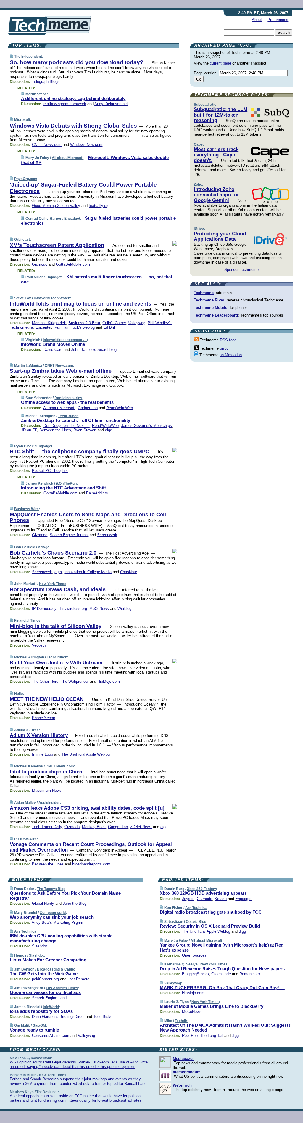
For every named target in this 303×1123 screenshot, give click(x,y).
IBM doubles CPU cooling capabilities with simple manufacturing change (61, 938)
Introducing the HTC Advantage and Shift (63, 487)
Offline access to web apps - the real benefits (67, 402)
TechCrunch (68, 416)
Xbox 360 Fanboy (201, 889)
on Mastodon (231, 355)
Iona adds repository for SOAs (41, 1011)
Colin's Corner (114, 323)
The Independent (28, 56)
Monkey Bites (94, 827)
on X (224, 348)
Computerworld (53, 913)
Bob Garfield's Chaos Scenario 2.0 (53, 553)
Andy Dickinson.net (111, 104)
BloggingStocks (195, 974)
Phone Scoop (43, 718)
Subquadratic (205, 104)
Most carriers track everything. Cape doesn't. (216, 155)
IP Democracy (44, 608)
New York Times (52, 584)
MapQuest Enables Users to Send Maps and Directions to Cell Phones (88, 517)
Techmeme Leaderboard (216, 315)
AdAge (43, 547)
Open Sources (194, 955)
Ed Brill (109, 327)
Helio (18, 693)
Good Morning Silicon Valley (56, 205)
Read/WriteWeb (119, 408)
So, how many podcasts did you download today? (76, 62)
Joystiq (188, 899)
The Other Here (45, 681)
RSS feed (228, 340)
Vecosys (39, 645)
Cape (198, 144)
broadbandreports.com (91, 864)
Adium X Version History (39, 735)
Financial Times (27, 620)
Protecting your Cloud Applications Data (220, 236)
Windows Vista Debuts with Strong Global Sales (73, 126)
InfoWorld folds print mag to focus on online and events (80, 304)
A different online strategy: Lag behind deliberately (73, 98)
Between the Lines (55, 430)
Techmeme (204, 292)
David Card (52, 349)
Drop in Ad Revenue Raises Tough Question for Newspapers (222, 968)
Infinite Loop (42, 754)
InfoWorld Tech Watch (52, 298)
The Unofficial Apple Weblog (86, 754)
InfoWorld (51, 1007)
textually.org (99, 205)
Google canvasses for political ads (45, 992)
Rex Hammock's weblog (74, 327)
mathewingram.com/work (64, 104)
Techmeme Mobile (210, 307)
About (257, 19)
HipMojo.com (108, 681)
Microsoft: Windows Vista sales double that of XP (95, 160)
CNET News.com (47, 144)
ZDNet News (141, 827)
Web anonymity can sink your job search (52, 917)
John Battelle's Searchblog (94, 349)
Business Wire (26, 509)
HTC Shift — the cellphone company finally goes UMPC (79, 451)
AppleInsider (49, 802)
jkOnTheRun (66, 483)
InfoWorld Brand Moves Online (53, 344)
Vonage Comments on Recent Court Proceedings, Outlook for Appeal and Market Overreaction (91, 846)
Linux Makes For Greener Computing (48, 959)
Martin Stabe (36, 94)
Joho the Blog (74, 903)
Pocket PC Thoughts (50, 470)
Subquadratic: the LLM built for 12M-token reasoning (220, 115)
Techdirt (181, 1021)
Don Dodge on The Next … (66, 425)
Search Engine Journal (69, 535)
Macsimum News (47, 790)
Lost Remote (78, 979)
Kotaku (221, 899)
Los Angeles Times (62, 988)
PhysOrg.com (25, 179)
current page (220, 63)
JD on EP (29, 430)
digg (108, 430)
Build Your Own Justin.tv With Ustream (56, 663)
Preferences (277, 19)
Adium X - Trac (26, 730)
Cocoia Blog (196, 921)
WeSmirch (182, 1085)
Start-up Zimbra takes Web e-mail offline (61, 371)
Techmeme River (209, 300)
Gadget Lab (88, 408)
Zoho (198, 184)
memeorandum (187, 1072)
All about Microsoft (67, 158)
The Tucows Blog (51, 889)
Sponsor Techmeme (241, 269)
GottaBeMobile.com (73, 264)
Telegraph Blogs (45, 81)
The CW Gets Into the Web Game (44, 973)
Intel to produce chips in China (46, 772)
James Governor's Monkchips (146, 425)
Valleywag (136, 323)
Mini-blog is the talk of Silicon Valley (55, 626)
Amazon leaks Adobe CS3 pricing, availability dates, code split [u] (87, 808)
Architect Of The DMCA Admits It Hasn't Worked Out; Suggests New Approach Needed (225, 1028)
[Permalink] (11, 56)
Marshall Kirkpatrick (49, 323)
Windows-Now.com (86, 144)
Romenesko (249, 974)
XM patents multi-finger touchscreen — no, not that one (96, 279)
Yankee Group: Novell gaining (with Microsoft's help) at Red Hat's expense (221, 947)
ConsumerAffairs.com (50, 1035)
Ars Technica (25, 931)
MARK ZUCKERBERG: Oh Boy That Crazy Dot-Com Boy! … (222, 987)
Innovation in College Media (88, 572)
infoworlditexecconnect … (65, 340)
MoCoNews (99, 608)
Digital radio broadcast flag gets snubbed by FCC (211, 912)
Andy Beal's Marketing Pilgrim (57, 922)
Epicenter (43, 327)
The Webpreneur (75, 681)
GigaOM (39, 1025)
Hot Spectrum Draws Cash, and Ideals (58, 589)
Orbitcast (22, 239)
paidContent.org (45, 979)
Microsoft (22, 119)
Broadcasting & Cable (55, 969)
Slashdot (39, 946)
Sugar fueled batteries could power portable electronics (98, 221)
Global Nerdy (43, 903)
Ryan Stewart (84, 430)
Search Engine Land (49, 998)
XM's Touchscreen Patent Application (57, 245)
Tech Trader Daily (47, 827)
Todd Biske (102, 1016)
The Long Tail (211, 1035)
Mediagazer (183, 1058)
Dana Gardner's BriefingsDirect (58, 1016)
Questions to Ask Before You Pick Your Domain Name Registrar (65, 896)
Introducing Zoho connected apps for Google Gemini (216, 195)
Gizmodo (39, 264)
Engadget (72, 218)
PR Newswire (25, 839)
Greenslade (221, 974)
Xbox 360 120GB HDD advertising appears (203, 893)
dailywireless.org (73, 608)
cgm (58, 572)
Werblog (124, 608)
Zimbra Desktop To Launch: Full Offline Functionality (75, 420)
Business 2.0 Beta (84, 323)
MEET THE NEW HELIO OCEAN (46, 699)
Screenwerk (107, 535)
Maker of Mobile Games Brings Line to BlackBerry (211, 1006)
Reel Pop (190, 1035)
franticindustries (68, 398)
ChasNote (128, 572)
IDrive (199, 228)
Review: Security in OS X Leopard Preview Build (210, 925)
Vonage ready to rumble (34, 1029)
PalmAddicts (97, 493)
